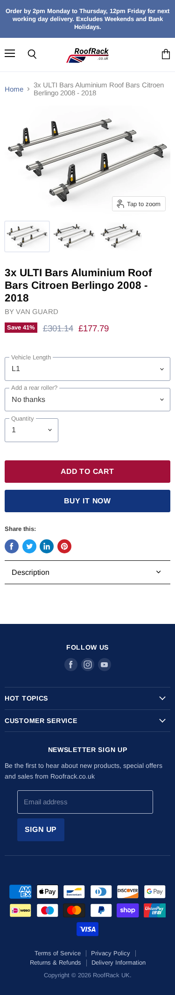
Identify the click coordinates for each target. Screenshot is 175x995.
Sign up (41, 829)
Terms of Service (58, 953)
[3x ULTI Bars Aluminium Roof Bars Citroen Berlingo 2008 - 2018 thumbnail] (27, 236)
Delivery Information (118, 962)
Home (14, 89)
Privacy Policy (110, 953)
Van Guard (37, 311)
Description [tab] (30, 572)
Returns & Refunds (55, 962)
